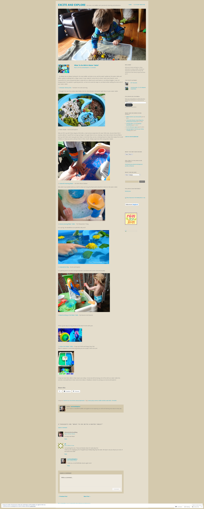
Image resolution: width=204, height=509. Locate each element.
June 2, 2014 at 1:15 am (69, 445)
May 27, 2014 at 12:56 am (69, 433)
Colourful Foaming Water (66, 183)
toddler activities (102, 400)
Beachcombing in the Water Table (68, 315)
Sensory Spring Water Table (67, 224)
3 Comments (93, 67)
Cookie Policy (33, 506)
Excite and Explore (72, 4)
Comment (116, 489)
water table (108, 400)
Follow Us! (129, 105)
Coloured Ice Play (64, 267)
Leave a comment (62, 427)
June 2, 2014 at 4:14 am (72, 460)
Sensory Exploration (80, 400)
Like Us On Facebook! (131, 136)
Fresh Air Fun (66, 400)
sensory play (91, 400)
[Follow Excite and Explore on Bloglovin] (132, 205)
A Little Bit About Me (139, 4)
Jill (65, 444)
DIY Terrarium (134, 82)
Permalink (114, 400)
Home (130, 4)
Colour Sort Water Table (66, 346)
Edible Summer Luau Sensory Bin (133, 116)
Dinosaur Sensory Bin (65, 87)
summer (96, 400)
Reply (65, 439)
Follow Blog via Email (132, 96)
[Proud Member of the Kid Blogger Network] (131, 231)
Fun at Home (72, 400)
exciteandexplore (85, 67)
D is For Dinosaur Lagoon (132, 127)
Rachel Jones (128, 191)
